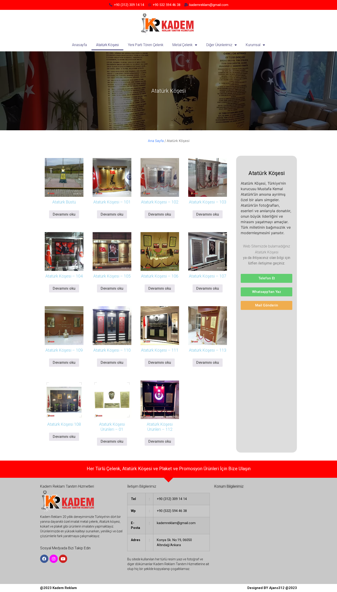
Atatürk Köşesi (107, 45)
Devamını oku (64, 214)
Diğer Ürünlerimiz (219, 45)
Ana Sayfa (156, 141)
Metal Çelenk (182, 45)
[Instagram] (54, 559)
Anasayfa (79, 45)
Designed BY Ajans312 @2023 (272, 588)
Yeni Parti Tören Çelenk (145, 45)
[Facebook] (44, 559)
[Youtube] (63, 559)
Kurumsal (253, 45)
